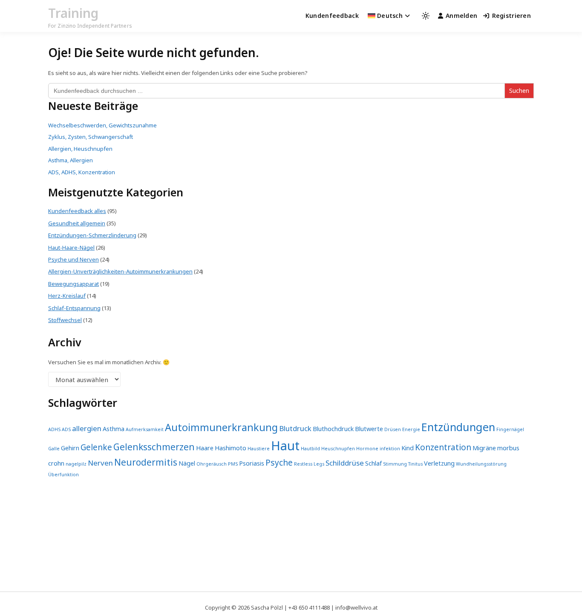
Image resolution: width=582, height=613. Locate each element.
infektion (390, 449)
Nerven (100, 463)
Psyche (279, 462)
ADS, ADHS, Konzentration (81, 172)
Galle (54, 449)
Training (73, 13)
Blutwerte (369, 429)
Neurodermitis (145, 462)
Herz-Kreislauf (67, 295)
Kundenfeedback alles (77, 211)
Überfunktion (63, 475)
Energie (411, 429)
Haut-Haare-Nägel (71, 247)
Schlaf (373, 463)
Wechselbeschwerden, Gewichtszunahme (102, 125)
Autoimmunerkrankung (221, 427)
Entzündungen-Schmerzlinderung (92, 235)
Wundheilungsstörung (481, 464)
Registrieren (511, 16)
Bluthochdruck (333, 429)
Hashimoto (230, 448)
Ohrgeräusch (211, 464)
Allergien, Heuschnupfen (80, 149)
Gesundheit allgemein (76, 223)
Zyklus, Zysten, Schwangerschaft (90, 137)
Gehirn (70, 448)
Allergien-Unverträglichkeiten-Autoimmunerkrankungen (120, 271)
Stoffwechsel (65, 320)
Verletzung (439, 463)
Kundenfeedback (332, 16)
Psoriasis (251, 463)
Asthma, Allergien (70, 160)
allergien (86, 428)
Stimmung (395, 464)
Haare (204, 448)
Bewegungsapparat (73, 284)
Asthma (113, 429)
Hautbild (310, 449)
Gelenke (96, 447)
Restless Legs (309, 464)
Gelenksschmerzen (154, 447)
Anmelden (461, 16)
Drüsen (392, 429)
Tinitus (415, 464)
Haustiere (259, 449)
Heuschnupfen (338, 449)
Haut (285, 445)
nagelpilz (76, 464)
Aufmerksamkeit (145, 429)
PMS (233, 464)
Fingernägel (510, 429)
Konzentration (443, 447)
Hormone (367, 449)
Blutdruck (295, 428)
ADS (66, 429)
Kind (407, 448)
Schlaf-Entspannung (74, 308)
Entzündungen (458, 427)
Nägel (187, 463)
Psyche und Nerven (73, 259)
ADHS (54, 429)
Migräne (484, 448)
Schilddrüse (345, 463)
